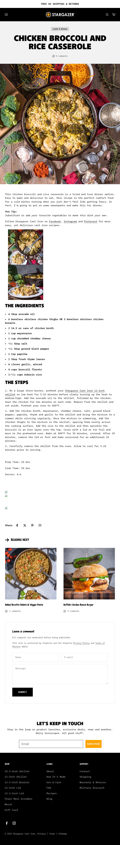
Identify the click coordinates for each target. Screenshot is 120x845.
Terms (52, 833)
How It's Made (56, 776)
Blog (49, 798)
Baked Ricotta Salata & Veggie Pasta (24, 604)
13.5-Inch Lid (14, 793)
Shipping (85, 776)
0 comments (62, 56)
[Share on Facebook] (17, 525)
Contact (85, 771)
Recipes (52, 793)
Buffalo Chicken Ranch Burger (79, 604)
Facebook (55, 221)
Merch (8, 804)
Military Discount (92, 787)
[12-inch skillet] (60, 493)
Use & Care (54, 782)
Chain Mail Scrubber (18, 798)
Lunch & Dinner (60, 29)
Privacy (41, 833)
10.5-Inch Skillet (17, 771)
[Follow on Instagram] (14, 823)
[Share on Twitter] (25, 525)
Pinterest (90, 221)
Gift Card (11, 810)
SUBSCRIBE (93, 743)
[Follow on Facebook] (7, 823)
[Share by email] (40, 525)
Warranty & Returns (93, 782)
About (50, 771)
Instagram (70, 221)
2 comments (15, 611)
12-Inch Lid (13, 787)
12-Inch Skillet (16, 776)
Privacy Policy (81, 643)
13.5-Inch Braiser (17, 782)
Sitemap (63, 833)
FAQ (49, 787)
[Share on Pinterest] (32, 525)
